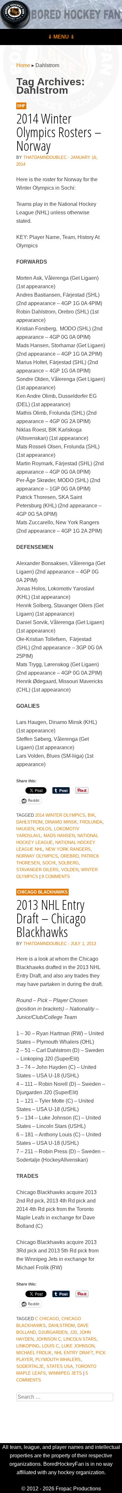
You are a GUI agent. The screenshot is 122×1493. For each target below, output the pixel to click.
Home (23, 65)
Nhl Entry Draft (73, 1352)
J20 (73, 1332)
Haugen (25, 828)
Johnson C (48, 1339)
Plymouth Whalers (58, 1359)
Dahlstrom (29, 822)
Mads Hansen (59, 835)
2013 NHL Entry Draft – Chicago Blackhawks (51, 918)
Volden (69, 869)
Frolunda (91, 822)
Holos (44, 828)
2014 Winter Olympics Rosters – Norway (59, 132)
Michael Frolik (34, 1352)
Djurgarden (52, 1332)
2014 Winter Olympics (60, 815)
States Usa (60, 1366)
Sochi (49, 862)
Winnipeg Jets (65, 1373)
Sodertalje (30, 1366)
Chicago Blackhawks (42, 892)
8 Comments (56, 876)
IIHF (21, 105)
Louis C (50, 1346)
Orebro (70, 856)
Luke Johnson (77, 1346)
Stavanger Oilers (37, 869)
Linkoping (27, 1346)
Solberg (68, 862)
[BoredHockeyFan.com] (61, 14)
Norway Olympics (37, 856)
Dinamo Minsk (61, 822)
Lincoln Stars (80, 1339)
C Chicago (47, 1318)
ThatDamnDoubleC (45, 157)
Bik (91, 815)
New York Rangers (68, 849)
